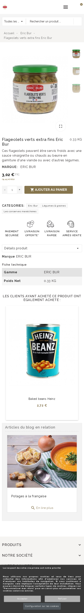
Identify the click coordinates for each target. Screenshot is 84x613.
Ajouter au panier (48, 190)
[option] (35, 90)
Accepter (22, 598)
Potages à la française (28, 496)
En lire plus (42, 508)
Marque (8, 256)
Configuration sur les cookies (42, 606)
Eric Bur (33, 205)
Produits (11, 545)
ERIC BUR (28, 167)
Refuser (62, 598)
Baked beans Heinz (42, 398)
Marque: (10, 167)
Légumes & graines (54, 205)
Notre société (17, 555)
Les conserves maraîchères (20, 211)
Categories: (13, 205)
